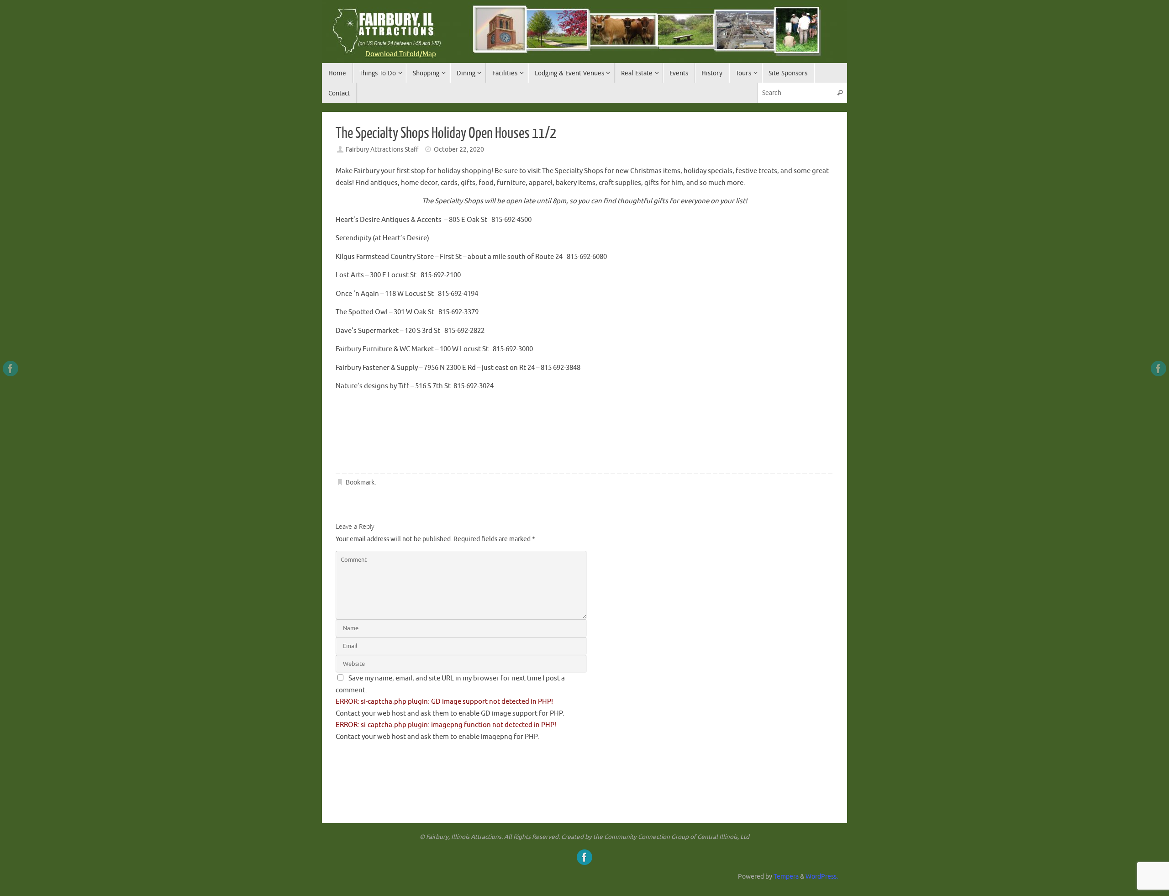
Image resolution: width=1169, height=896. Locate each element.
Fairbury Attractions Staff (382, 149)
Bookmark (360, 482)
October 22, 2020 (459, 149)
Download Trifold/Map (400, 54)
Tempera (786, 876)
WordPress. (822, 876)
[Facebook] (10, 368)
